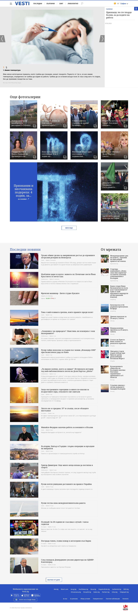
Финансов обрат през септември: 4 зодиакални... (82, 154)
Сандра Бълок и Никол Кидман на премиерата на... (20, 154)
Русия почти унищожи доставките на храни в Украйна (66, 484)
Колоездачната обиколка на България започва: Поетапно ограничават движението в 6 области (118, 371)
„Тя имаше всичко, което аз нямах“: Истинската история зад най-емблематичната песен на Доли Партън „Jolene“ (67, 370)
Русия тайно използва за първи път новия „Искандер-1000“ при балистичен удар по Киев (68, 351)
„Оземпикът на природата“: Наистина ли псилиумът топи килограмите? (68, 332)
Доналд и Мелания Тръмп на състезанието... (111, 185)
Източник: (5, 82)
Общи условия (85, 599)
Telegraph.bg (124, 592)
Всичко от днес (53, 580)
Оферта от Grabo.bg (46, 296)
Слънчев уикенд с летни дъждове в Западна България (117, 387)
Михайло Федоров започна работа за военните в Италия (67, 427)
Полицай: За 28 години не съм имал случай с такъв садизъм (64, 523)
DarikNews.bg (83, 589)
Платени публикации (113, 599)
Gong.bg (73, 589)
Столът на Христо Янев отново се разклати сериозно (118, 341)
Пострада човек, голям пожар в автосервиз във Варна (66, 541)
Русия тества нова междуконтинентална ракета (63, 503)
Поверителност (98, 599)
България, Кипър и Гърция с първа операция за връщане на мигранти (67, 447)
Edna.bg (114, 592)
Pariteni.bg (105, 592)
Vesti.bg (22, 3)
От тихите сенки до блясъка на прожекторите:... (51, 123)
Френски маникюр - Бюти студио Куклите (60, 293)
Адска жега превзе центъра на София (111, 217)
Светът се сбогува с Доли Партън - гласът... (111, 154)
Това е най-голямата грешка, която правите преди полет (67, 312)
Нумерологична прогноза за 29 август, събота (119, 330)
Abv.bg (56, 589)
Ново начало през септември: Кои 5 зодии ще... (50, 154)
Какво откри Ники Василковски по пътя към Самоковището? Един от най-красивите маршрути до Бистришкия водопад (119, 291)
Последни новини (25, 249)
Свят (61, 4)
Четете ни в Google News (27, 600)
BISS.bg (126, 589)
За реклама (74, 599)
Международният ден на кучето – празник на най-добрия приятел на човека (119, 258)
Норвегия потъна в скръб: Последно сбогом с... (111, 123)
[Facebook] (128, 601)
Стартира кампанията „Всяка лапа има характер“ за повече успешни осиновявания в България (118, 273)
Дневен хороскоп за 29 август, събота (118, 317)
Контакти (125, 599)
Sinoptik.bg (87, 592)
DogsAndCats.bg (104, 589)
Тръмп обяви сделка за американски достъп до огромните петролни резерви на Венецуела (68, 256)
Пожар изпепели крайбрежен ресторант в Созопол (21, 123)
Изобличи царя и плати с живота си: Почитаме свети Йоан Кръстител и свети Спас (68, 275)
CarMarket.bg (116, 589)
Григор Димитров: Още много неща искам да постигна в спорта (67, 466)
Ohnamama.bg (76, 592)
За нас (65, 599)
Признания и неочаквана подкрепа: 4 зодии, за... (23, 190)
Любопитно (73, 4)
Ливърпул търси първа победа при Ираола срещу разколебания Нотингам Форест (117, 355)
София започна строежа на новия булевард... (80, 123)
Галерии (109, 9)
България (51, 4)
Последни (37, 4)
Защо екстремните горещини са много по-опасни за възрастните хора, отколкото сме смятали (65, 390)
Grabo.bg (96, 592)
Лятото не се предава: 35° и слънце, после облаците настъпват (65, 409)
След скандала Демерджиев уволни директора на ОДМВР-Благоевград (67, 561)
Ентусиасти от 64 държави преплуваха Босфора (119, 307)
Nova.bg (93, 589)
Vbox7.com (64, 589)
